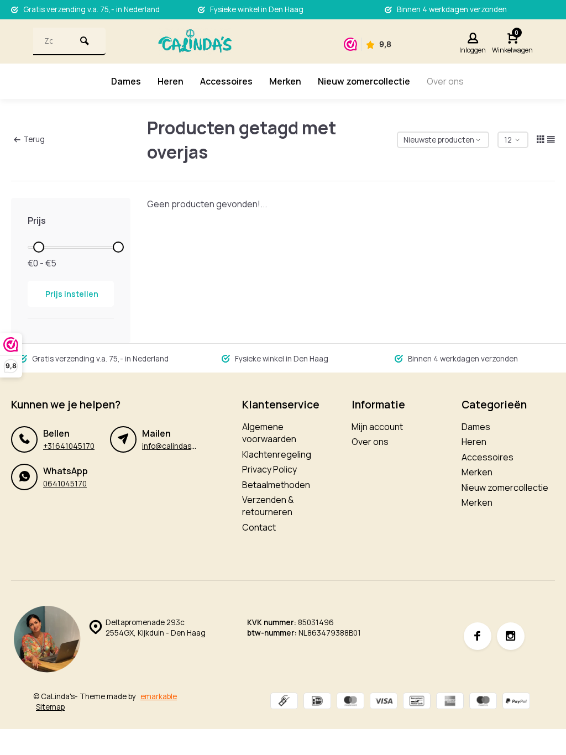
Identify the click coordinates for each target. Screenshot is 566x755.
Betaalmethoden (276, 485)
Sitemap (50, 707)
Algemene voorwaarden (269, 433)
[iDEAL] (317, 702)
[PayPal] (516, 702)
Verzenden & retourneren (268, 506)
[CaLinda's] (194, 41)
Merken (285, 81)
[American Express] (450, 702)
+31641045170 (69, 446)
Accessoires (226, 81)
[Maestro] (483, 702)
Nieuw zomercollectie (364, 81)
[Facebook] (477, 636)
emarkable (158, 696)
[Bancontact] (417, 702)
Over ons (445, 81)
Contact (259, 527)
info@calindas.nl (170, 446)
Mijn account (377, 427)
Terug (34, 139)
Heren (171, 81)
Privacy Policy (269, 469)
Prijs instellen (71, 294)
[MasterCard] (350, 702)
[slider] (38, 247)
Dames (126, 81)
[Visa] (383, 702)
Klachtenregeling (276, 454)
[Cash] (284, 702)
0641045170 (65, 484)
